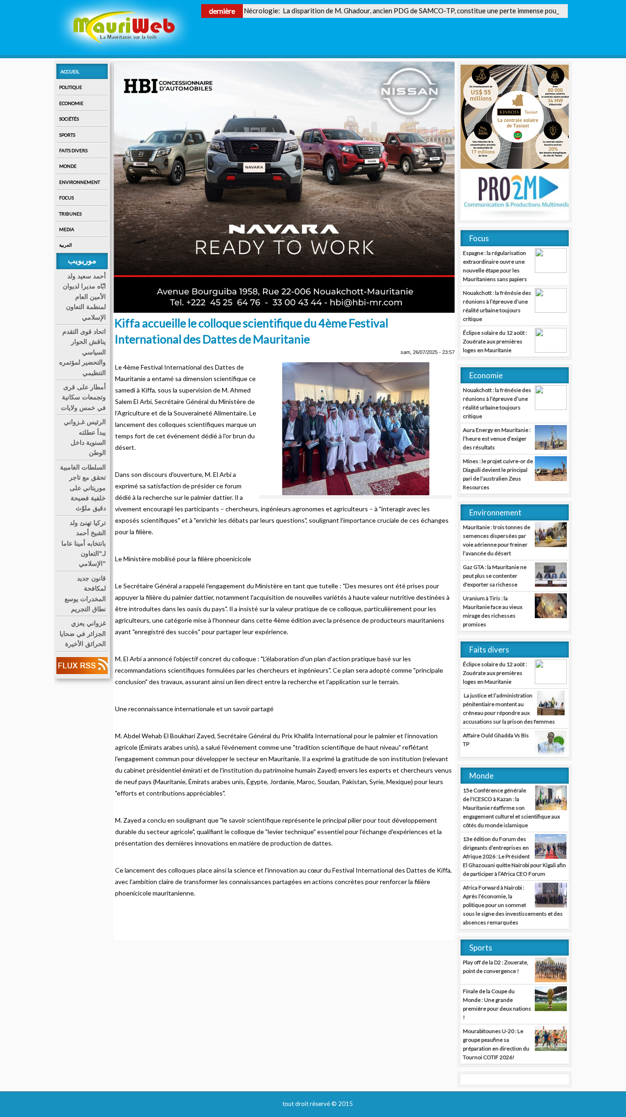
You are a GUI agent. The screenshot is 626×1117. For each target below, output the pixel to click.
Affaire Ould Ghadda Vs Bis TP (496, 739)
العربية (65, 245)
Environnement (79, 182)
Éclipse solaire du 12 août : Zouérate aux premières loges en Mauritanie (495, 341)
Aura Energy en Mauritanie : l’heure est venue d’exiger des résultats (497, 438)
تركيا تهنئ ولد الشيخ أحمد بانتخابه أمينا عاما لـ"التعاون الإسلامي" (83, 543)
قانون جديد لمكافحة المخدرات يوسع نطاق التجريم (85, 594)
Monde (68, 166)
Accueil (69, 71)
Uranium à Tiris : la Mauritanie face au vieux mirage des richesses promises (492, 611)
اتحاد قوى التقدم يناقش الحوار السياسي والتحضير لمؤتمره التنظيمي (82, 352)
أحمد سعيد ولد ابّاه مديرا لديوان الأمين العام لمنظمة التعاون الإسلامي (84, 296)
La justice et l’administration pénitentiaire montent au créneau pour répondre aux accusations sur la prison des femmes (509, 708)
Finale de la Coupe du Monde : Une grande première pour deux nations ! (497, 1004)
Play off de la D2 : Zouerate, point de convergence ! (495, 966)
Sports (67, 135)
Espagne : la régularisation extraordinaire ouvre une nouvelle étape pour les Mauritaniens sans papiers (495, 265)
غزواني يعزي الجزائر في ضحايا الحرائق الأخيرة (83, 633)
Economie (71, 103)
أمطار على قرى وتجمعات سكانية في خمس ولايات (83, 397)
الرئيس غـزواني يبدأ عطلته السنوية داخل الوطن (85, 437)
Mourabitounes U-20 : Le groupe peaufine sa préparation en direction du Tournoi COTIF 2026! (496, 1044)
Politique (70, 87)
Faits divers (73, 150)
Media (66, 229)
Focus (66, 197)
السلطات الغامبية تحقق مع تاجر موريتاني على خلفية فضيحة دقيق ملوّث (83, 488)
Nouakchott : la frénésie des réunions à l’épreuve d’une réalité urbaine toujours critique (497, 305)
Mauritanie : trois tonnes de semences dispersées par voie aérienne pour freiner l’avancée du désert (496, 540)
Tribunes (70, 213)
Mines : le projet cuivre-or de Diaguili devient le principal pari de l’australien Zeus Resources (498, 474)
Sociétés (69, 119)
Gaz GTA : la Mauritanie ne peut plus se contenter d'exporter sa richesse (495, 576)
